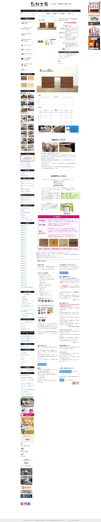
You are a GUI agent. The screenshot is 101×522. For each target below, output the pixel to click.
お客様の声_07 (23, 268)
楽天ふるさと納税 (24, 354)
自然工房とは (23, 215)
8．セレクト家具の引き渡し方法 (27, 313)
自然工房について (27, 205)
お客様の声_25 (23, 225)
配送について (76, 299)
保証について (76, 342)
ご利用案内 (36, 10)
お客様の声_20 (23, 237)
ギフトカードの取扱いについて (27, 322)
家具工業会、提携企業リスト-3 (27, 340)
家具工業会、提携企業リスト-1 (27, 336)
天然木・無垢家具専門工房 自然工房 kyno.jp (55, 520)
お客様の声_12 (23, 256)
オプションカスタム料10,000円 (26, 168)
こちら (61, 380)
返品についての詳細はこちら (65, 56)
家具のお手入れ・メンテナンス (27, 202)
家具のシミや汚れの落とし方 (26, 197)
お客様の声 (50, 10)
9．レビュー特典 (24, 316)
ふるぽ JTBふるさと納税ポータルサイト (27, 386)
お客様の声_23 (23, 230)
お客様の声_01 (23, 282)
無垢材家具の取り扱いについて (27, 199)
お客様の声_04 (23, 275)
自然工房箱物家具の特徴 (25, 212)
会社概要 (22, 210)
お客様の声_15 (23, 249)
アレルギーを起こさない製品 (26, 219)
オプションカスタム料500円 (25, 164)
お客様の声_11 (23, 258)
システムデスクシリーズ (45, 16)
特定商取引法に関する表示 (40, 520)
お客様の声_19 (23, 239)
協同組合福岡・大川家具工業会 (27, 377)
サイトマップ (57, 10)
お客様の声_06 (23, 270)
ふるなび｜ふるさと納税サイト (27, 394)
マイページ (64, 10)
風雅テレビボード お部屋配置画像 (27, 369)
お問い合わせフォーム (65, 371)
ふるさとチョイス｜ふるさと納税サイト (27, 380)
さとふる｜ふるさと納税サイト (27, 383)
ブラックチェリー (30, 81)
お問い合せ (43, 10)
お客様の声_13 (23, 254)
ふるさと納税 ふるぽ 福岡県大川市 (27, 389)
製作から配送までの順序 (74, 326)
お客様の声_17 (23, 244)
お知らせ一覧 (27, 344)
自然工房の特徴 (27, 291)
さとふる (22, 356)
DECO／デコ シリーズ (25, 181)
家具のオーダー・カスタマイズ (27, 183)
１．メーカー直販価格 (25, 294)
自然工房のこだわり (24, 217)
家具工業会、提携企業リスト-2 (27, 338)
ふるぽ (22, 364)
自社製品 (55, 13)
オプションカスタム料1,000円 (26, 166)
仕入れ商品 (62, 13)
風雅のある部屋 (24, 284)
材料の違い (23, 173)
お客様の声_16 (23, 246)
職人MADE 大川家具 (24, 375)
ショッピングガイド (27, 319)
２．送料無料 (23, 296)
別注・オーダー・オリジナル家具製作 (27, 186)
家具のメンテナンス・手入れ (27, 195)
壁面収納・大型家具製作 (25, 191)
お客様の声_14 (23, 251)
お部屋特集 (27, 367)
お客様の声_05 (23, 273)
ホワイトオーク (24, 87)
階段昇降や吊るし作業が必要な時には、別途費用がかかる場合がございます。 (69, 287)
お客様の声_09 (23, 263)
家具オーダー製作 (27, 178)
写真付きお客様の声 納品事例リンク (27, 288)
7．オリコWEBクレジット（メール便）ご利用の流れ (27, 310)
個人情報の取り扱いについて (28, 520)
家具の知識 (27, 170)
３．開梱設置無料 (24, 299)
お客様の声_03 (23, 277)
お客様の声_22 (23, 232)
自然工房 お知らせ (24, 346)
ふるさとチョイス (24, 361)
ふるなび (22, 359)
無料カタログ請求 (24, 451)
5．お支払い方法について (26, 303)
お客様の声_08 (23, 265)
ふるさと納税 (27, 349)
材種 (69, 13)
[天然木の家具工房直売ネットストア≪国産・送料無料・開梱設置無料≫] (50, 4)
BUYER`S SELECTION (25, 208)
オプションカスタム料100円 (25, 162)
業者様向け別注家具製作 (25, 189)
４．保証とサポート (24, 301)
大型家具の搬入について (25, 328)
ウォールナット (24, 80)
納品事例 (27, 223)
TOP (30, 10)
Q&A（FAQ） (23, 326)
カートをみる (70, 10)
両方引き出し (52, 16)
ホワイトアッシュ (30, 88)
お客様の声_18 (23, 242)
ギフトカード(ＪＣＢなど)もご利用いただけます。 (47, 331)
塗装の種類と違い (24, 175)
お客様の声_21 (23, 235)
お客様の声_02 (23, 280)
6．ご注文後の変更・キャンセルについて (27, 306)
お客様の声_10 (23, 261)
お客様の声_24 (23, 227)
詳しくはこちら (64, 272)
